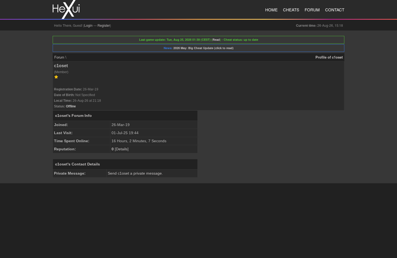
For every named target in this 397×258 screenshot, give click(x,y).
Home (271, 9)
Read (216, 40)
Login (88, 25)
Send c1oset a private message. (135, 173)
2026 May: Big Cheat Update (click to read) (203, 48)
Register (103, 25)
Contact (334, 9)
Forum (312, 9)
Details (121, 149)
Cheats (291, 9)
